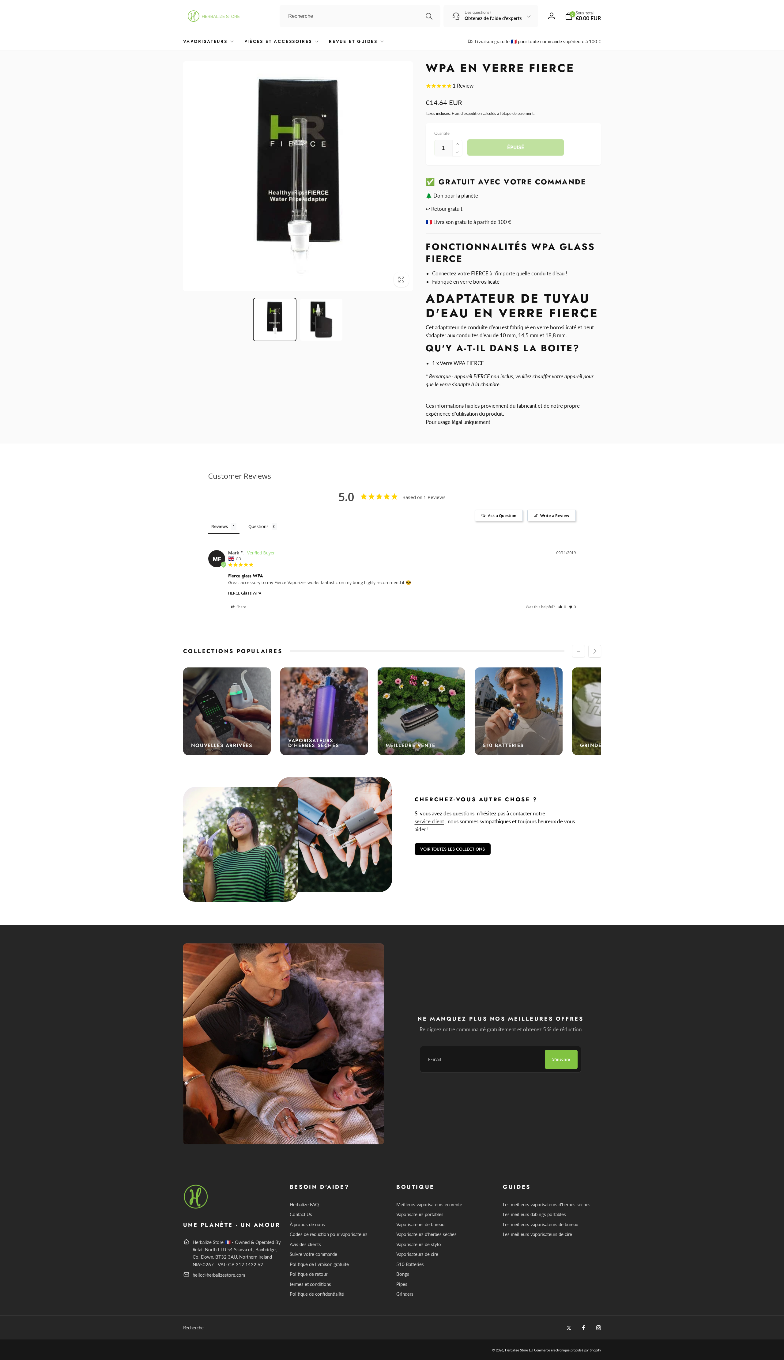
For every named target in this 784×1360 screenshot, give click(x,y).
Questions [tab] (258, 526)
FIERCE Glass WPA (244, 593)
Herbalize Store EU (519, 1350)
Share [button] (241, 607)
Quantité (442, 133)
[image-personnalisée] (196, 1207)
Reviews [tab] (219, 526)
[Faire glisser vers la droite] (594, 651)
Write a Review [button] (554, 515)
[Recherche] (429, 16)
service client (429, 821)
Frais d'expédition (467, 113)
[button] (583, 16)
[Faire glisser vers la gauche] (578, 651)
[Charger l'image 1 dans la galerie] (275, 320)
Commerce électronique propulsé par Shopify (567, 1350)
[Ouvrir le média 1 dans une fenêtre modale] (298, 176)
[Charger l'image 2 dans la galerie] (321, 320)
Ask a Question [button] (502, 515)
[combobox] (360, 16)
